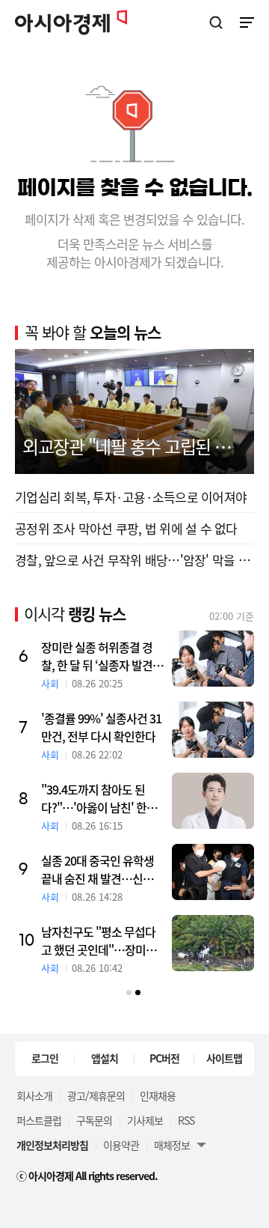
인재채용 (158, 1095)
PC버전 (164, 1058)
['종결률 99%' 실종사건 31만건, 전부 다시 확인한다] (213, 730)
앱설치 (104, 1058)
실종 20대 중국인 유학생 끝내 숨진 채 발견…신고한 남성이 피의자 (102, 869)
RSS (186, 1120)
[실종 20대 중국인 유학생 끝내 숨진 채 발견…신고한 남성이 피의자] (213, 872)
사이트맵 (224, 1058)
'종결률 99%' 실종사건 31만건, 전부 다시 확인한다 (101, 727)
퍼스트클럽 (38, 1120)
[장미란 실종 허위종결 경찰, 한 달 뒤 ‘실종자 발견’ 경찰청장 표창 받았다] (213, 658)
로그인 (44, 1058)
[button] (129, 992)
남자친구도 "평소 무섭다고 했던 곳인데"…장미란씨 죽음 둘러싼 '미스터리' (99, 940)
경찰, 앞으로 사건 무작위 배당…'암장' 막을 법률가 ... (134, 559)
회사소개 (34, 1095)
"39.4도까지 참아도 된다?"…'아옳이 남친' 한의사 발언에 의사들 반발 (99, 798)
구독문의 (94, 1120)
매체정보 (172, 1144)
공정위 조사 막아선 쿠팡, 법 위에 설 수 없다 (126, 528)
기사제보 (145, 1120)
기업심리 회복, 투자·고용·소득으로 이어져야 (131, 496)
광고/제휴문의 (96, 1095)
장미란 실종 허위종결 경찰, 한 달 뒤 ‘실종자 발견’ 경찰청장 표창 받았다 (98, 656)
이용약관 (121, 1144)
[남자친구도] (213, 943)
